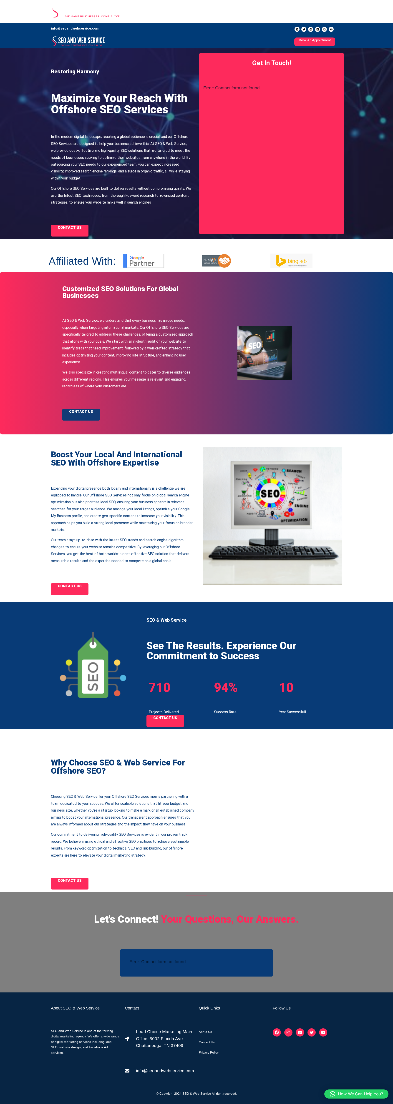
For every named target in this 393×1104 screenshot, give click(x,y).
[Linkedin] (317, 29)
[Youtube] (331, 29)
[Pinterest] (310, 29)
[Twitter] (303, 29)
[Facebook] (297, 29)
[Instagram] (324, 29)
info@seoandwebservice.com (75, 28)
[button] (356, 1094)
